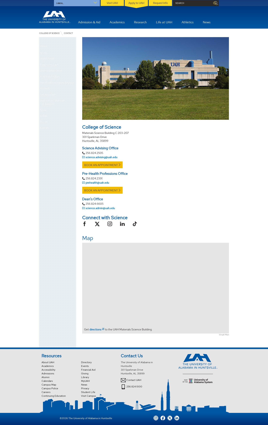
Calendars (47, 381)
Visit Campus (88, 396)
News (43, 110)
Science (43, 46)
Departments (47, 58)
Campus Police (50, 388)
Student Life (88, 392)
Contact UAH (133, 380)
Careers (46, 392)
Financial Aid (88, 369)
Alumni (45, 377)
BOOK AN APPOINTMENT (101, 165)
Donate (44, 121)
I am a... (60, 3)
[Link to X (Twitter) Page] (97, 225)
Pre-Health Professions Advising (57, 82)
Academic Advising (50, 76)
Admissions (48, 373)
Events (43, 115)
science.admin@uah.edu (100, 208)
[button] (73, 53)
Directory (86, 362)
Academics (48, 366)
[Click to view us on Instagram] (156, 418)
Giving (84, 373)
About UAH (48, 362)
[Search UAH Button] (215, 3)
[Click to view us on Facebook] (163, 418)
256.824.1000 (134, 386)
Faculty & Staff (48, 94)
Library (85, 377)
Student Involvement (51, 70)
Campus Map (49, 384)
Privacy (85, 388)
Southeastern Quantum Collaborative (52, 102)
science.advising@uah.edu (101, 157)
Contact (44, 127)
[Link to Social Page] (85, 224)
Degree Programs (49, 64)
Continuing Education (54, 396)
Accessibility (48, 369)
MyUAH (85, 381)
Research (45, 88)
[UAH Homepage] (54, 17)
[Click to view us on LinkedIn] (176, 418)
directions (95, 329)
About (43, 52)
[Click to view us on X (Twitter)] (170, 418)
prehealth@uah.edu (97, 182)
